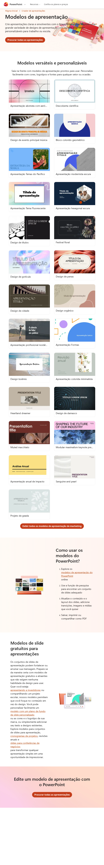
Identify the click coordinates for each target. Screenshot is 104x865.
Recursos (34, 4)
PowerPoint (16, 4)
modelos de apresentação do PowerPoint (77, 574)
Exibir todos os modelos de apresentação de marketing (52, 526)
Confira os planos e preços (56, 4)
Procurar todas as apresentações (25, 39)
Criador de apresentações (33, 11)
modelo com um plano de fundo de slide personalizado (28, 713)
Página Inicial (11, 11)
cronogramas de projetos (24, 736)
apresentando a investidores (25, 690)
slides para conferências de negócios (24, 744)
